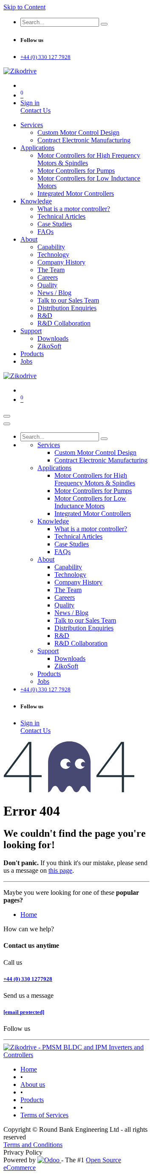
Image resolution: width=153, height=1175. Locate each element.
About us (32, 1084)
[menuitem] (31, 124)
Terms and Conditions (32, 1144)
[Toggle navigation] (6, 416)
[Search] (104, 24)
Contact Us (35, 110)
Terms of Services (44, 1115)
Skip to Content (24, 7)
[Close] (6, 424)
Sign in (30, 102)
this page (60, 870)
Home (28, 914)
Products (32, 1099)
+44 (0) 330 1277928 (27, 979)
